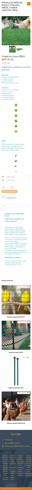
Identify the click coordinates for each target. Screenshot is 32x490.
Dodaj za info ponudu (9, 191)
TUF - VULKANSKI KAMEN (12, 471)
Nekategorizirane (11, 197)
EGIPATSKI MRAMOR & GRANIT (12, 457)
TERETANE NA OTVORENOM (20, 465)
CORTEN (12, 479)
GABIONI (12, 477)
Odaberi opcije (16, 319)
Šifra (3, 180)
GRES (12, 475)
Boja (3, 176)
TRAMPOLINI (29, 459)
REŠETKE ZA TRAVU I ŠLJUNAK (5, 457)
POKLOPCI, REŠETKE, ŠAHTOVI (5, 469)
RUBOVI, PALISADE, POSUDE (5, 463)
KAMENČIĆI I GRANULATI (12, 465)
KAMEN (12, 461)
